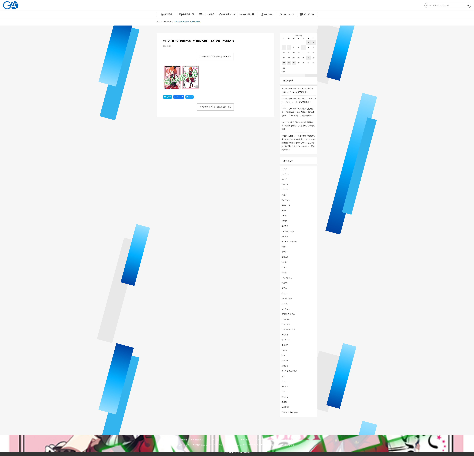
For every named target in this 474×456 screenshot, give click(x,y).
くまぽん (285, 345)
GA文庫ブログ (228, 14)
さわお (284, 272)
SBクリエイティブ (182, 445)
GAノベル (268, 14)
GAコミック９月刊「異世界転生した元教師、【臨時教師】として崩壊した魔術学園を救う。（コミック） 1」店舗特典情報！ (298, 112)
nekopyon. (286, 319)
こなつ (284, 350)
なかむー (285, 262)
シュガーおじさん (288, 329)
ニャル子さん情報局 (289, 371)
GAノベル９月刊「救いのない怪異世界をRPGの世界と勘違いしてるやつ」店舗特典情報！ (298, 125)
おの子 (284, 195)
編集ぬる (285, 257)
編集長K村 (286, 407)
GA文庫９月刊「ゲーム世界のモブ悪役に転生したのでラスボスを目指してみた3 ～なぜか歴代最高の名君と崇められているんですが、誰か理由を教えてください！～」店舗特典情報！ (299, 143)
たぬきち (285, 366)
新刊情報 (168, 14)
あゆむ (284, 221)
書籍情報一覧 (188, 14)
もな (283, 392)
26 (294, 63)
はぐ (283, 376)
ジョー (284, 267)
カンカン (285, 304)
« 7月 (284, 71)
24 (284, 63)
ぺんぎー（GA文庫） (290, 241)
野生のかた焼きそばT (290, 412)
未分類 (284, 402)
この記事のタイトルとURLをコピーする (215, 57)
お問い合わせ (289, 445)
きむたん (285, 236)
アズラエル (286, 324)
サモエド (285, 184)
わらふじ (285, 397)
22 (308, 58)
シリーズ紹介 (208, 14)
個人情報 (274, 445)
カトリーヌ (286, 340)
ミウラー (285, 252)
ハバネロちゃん (288, 231)
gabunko (285, 190)
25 (289, 63)
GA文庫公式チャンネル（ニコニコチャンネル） (247, 445)
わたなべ (285, 174)
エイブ (284, 179)
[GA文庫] (10, 5)
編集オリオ (286, 205)
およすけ (285, 283)
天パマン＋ (286, 200)
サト (283, 355)
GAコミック (289, 14)
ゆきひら (285, 226)
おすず (284, 169)
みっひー (285, 293)
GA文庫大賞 (248, 14)
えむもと (285, 335)
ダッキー (285, 360)
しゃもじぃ (286, 309)
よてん (284, 288)
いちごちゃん (287, 278)
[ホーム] (157, 22)
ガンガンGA (309, 14)
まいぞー (285, 386)
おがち (284, 216)
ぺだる (284, 247)
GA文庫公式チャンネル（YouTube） (209, 445)
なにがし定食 (287, 298)
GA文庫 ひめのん (288, 314)
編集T (284, 210)
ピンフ (284, 381)
